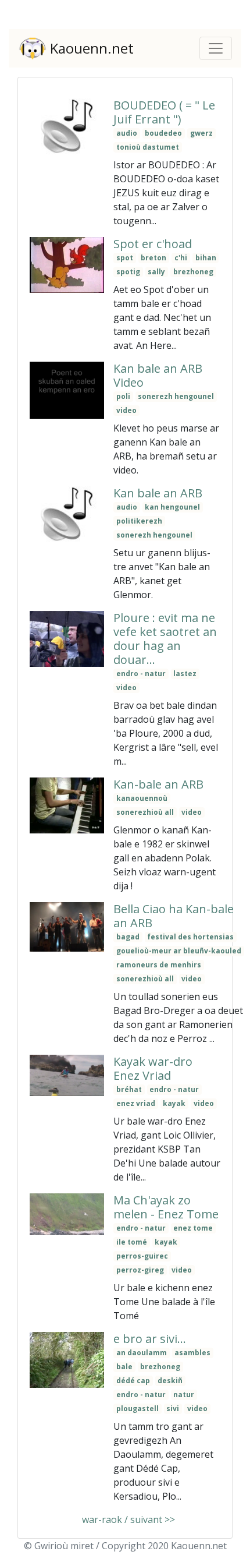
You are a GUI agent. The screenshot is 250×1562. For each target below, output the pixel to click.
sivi (172, 1408)
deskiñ (170, 1381)
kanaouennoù (141, 798)
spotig (128, 272)
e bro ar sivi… (149, 1339)
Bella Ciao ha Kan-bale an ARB (173, 916)
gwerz (201, 133)
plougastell (137, 1408)
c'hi (180, 258)
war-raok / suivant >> (127, 1519)
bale (124, 1367)
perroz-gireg (140, 1270)
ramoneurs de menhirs (158, 965)
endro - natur (141, 673)
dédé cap (133, 1381)
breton (153, 258)
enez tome (193, 1228)
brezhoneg (193, 272)
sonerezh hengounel (176, 396)
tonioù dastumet (147, 147)
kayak (174, 1103)
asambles (192, 1353)
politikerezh (139, 521)
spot (124, 258)
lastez (185, 673)
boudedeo (163, 133)
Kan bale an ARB (157, 493)
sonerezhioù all (145, 812)
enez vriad (135, 1103)
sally (156, 272)
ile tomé (131, 1242)
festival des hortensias (190, 937)
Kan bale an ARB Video (157, 375)
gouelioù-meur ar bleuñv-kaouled (178, 951)
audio (126, 133)
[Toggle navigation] (215, 48)
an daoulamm (141, 1353)
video (126, 410)
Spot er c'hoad (152, 244)
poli (123, 396)
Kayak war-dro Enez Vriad (152, 1068)
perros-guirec (142, 1256)
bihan (205, 258)
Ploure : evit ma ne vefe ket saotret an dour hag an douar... (165, 638)
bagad (128, 937)
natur (183, 1395)
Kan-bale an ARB (158, 784)
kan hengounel (172, 507)
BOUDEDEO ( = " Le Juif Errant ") (164, 112)
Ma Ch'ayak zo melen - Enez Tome (166, 1207)
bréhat (129, 1089)
